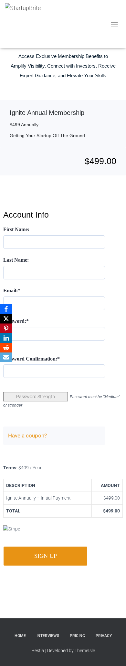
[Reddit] (6, 347)
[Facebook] (6, 309)
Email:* (11, 290)
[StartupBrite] (28, 24)
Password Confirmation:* (31, 358)
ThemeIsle (85, 650)
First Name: (16, 229)
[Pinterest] (6, 328)
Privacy (104, 635)
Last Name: (16, 260)
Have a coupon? (27, 435)
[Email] (6, 357)
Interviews (48, 635)
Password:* (16, 321)
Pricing (77, 635)
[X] (6, 319)
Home (20, 635)
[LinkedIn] (6, 338)
